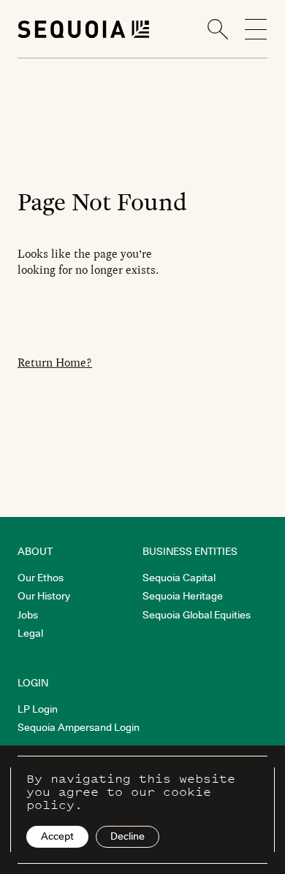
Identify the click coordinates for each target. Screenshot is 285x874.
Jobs (28, 614)
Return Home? (55, 362)
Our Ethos (41, 577)
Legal (30, 633)
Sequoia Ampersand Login (79, 727)
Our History (44, 596)
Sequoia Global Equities (196, 614)
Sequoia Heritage (182, 596)
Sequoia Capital (179, 577)
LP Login (38, 709)
